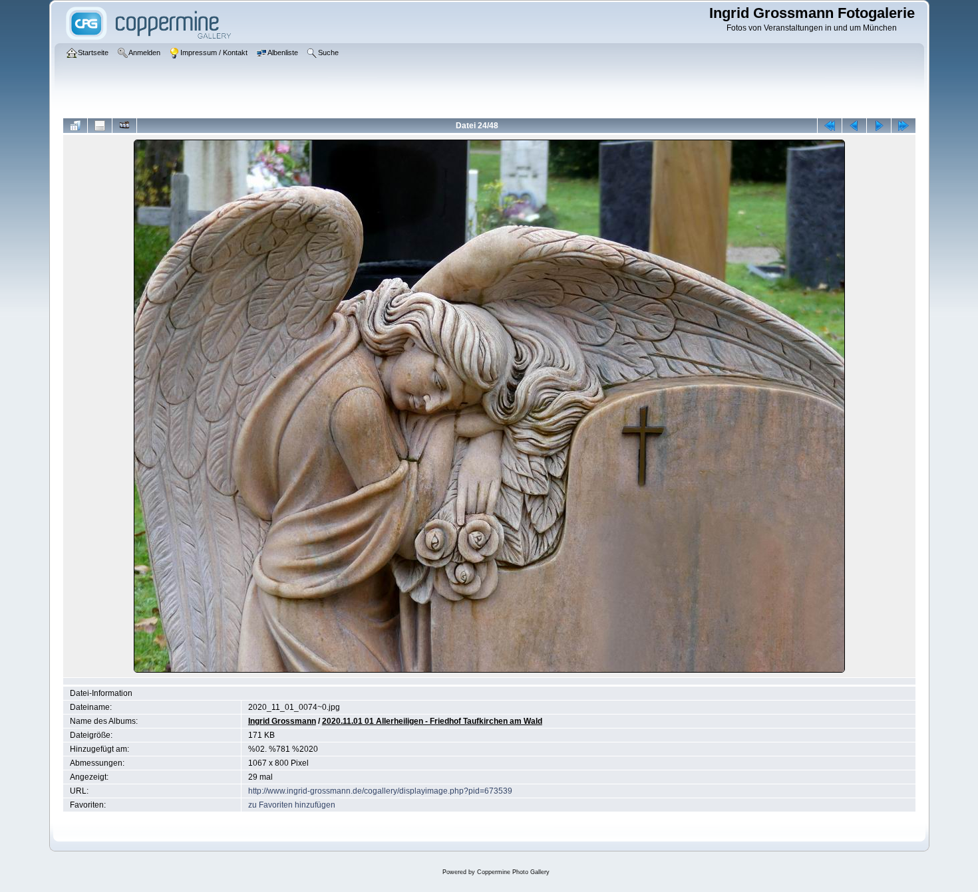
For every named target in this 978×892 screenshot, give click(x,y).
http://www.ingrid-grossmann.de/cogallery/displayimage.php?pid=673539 (380, 791)
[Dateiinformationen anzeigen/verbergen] (100, 125)
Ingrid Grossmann (282, 721)
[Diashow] (124, 125)
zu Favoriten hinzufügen (291, 805)
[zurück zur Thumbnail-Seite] (75, 125)
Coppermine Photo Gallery (513, 872)
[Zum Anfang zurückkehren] (830, 125)
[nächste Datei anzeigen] (879, 125)
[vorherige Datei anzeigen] (854, 125)
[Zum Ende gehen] (903, 125)
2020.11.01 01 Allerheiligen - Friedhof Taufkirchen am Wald (432, 721)
